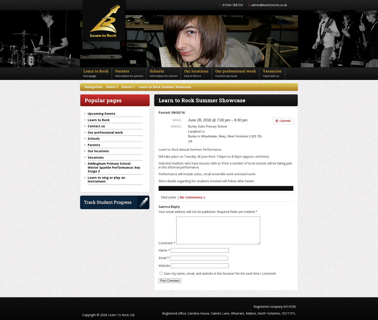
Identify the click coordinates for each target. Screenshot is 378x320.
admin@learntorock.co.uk (269, 5)
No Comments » (192, 197)
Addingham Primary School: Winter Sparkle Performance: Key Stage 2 (114, 167)
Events (127, 87)
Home (110, 87)
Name (164, 250)
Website (164, 265)
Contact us (96, 126)
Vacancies (96, 157)
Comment (167, 243)
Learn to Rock (99, 120)
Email (164, 258)
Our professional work (105, 132)
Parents (94, 145)
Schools (94, 138)
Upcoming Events (101, 113)
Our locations (98, 151)
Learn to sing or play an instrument (106, 179)
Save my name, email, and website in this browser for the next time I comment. (220, 273)
